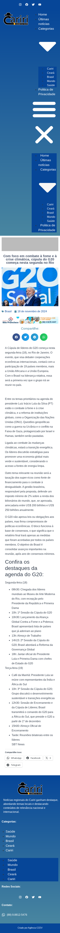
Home (42, 14)
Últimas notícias (44, 162)
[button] (44, 122)
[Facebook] (27, 4)
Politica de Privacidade (46, 228)
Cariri (50, 68)
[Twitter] (33, 4)
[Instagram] (20, 4)
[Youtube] (40, 4)
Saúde (51, 85)
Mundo (51, 81)
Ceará (50, 72)
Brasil (50, 77)
